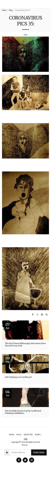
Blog (11, 10)
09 (8, 359)
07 (8, 325)
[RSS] (46, 314)
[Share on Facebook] (32, 314)
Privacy (25, 445)
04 (7, 393)
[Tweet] (37, 314)
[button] (48, 4)
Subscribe (38, 452)
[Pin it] (42, 314)
